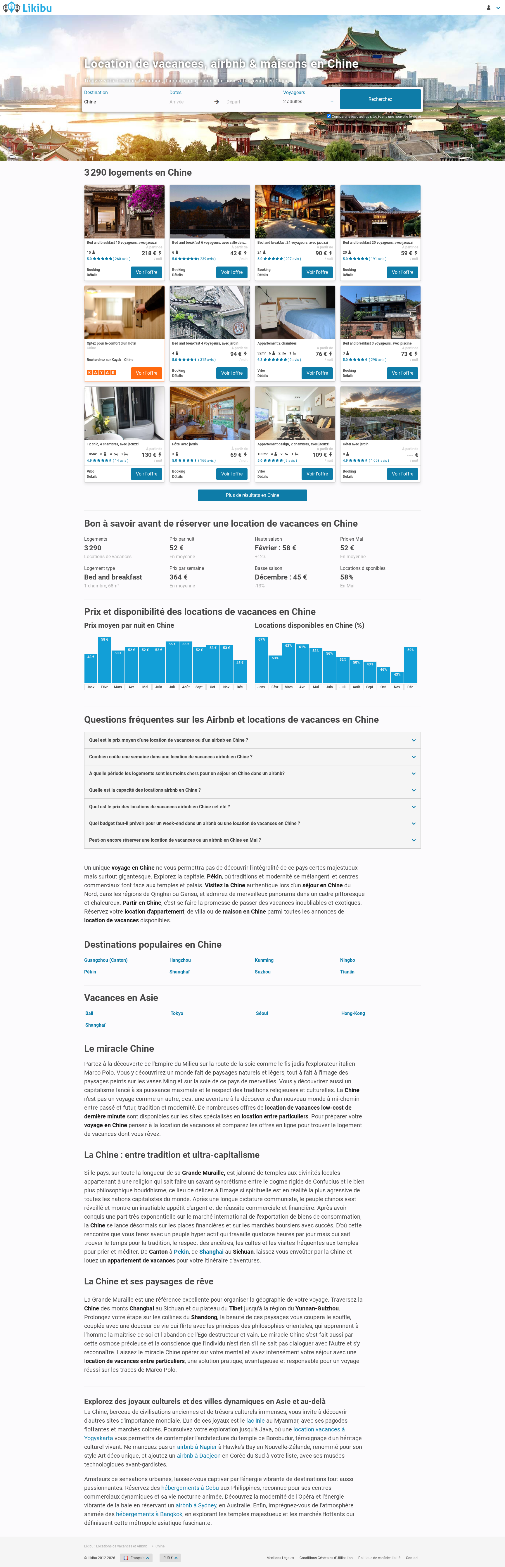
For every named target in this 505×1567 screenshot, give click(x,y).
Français (137, 1558)
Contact (412, 1558)
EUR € (168, 1558)
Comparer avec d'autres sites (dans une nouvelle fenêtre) (376, 117)
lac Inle (255, 1420)
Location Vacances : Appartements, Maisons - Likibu (27, 7)
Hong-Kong (353, 1013)
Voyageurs (294, 92)
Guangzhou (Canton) (106, 960)
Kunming (264, 960)
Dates (175, 92)
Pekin (181, 1251)
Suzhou (263, 972)
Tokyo (177, 1013)
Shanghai (211, 1251)
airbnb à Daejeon (199, 1455)
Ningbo (347, 960)
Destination (96, 92)
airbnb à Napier (197, 1446)
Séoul (262, 1013)
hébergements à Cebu (190, 1487)
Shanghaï (179, 972)
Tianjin (347, 972)
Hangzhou (180, 960)
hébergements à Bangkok (149, 1514)
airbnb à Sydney (196, 1505)
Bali (89, 1013)
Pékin (90, 972)
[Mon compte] (494, 7)
